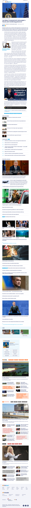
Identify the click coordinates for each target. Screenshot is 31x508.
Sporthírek (10, 495)
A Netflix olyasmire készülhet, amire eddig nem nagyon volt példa (12, 265)
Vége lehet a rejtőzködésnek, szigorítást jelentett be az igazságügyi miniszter (21, 228)
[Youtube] (28, 505)
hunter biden (19, 113)
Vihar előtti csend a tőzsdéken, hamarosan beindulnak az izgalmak (8, 387)
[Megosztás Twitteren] (4, 25)
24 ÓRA (8, 139)
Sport (7, 489)
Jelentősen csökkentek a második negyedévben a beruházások (12, 270)
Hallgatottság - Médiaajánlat (11, 504)
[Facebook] (25, 505)
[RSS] (23, 505)
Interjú (12, 488)
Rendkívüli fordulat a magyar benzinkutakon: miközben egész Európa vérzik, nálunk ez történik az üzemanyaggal (8, 430)
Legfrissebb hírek (11, 494)
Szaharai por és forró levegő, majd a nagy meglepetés (10, 214)
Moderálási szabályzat (12, 505)
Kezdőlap (6, 110)
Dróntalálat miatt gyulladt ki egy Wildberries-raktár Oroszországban (12, 209)
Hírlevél (27, 488)
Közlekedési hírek (17, 494)
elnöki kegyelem (7, 113)
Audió (22, 488)
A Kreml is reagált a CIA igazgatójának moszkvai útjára (18, 180)
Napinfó (17, 489)
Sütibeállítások (4, 506)
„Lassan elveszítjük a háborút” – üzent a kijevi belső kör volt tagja (12, 291)
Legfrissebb (22, 487)
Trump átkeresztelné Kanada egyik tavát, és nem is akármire (13, 324)
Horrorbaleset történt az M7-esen (10, 216)
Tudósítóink (9, 110)
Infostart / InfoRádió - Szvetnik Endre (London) (9, 24)
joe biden (11, 113)
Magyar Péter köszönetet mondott (7, 207)
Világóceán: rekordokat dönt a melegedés (20, 237)
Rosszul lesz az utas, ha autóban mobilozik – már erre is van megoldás (13, 293)
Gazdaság (3, 489)
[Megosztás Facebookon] (2, 25)
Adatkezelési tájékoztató (5, 505)
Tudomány (8, 487)
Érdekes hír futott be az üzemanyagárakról (9, 203)
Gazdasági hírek (17, 495)
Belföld (3, 487)
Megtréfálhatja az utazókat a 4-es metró (9, 243)
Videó (21, 489)
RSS (19, 505)
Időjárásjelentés (24, 494)
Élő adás (3, 494)
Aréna (22, 495)
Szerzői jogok (16, 505)
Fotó (26, 487)
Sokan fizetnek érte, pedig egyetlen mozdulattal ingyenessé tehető (7, 237)
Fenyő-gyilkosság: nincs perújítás (7, 319)
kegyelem (15, 113)
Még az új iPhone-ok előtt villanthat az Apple (9, 298)
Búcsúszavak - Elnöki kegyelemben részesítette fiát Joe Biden (6, 49)
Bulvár (17, 487)
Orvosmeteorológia (4, 495)
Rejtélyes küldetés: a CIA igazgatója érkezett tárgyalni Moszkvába (13, 186)
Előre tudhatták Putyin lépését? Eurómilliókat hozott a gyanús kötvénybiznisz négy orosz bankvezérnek (22, 396)
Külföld (3, 488)
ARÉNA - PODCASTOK (5, 0)
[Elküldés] (5, 25)
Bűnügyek (17, 488)
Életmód (13, 489)
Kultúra (8, 488)
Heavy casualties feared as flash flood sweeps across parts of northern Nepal (8, 471)
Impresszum (17, 504)
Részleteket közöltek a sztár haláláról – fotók (8, 227)
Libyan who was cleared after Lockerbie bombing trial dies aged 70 (22, 479)
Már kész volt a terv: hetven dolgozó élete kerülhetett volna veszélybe (13, 321)
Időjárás (27, 489)
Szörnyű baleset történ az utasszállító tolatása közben (10, 263)
